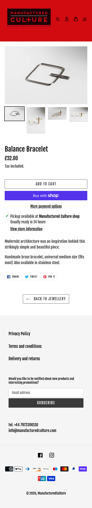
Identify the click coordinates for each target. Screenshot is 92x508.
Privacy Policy (19, 333)
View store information (26, 229)
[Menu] (84, 19)
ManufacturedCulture (52, 493)
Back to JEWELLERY (49, 299)
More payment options (46, 206)
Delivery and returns (24, 358)
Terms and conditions (25, 346)
